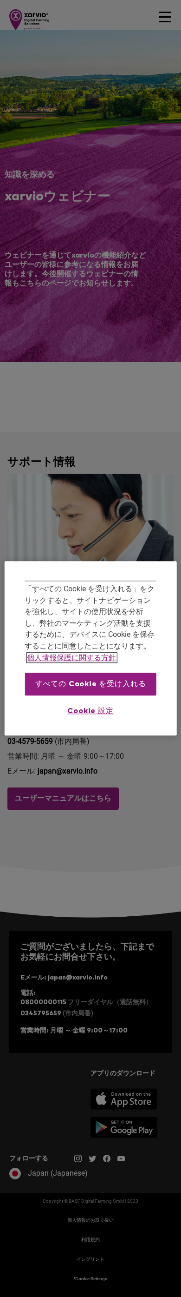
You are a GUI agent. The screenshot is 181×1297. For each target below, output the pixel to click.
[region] (91, 648)
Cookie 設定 (90, 711)
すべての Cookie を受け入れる (90, 684)
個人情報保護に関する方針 (71, 657)
